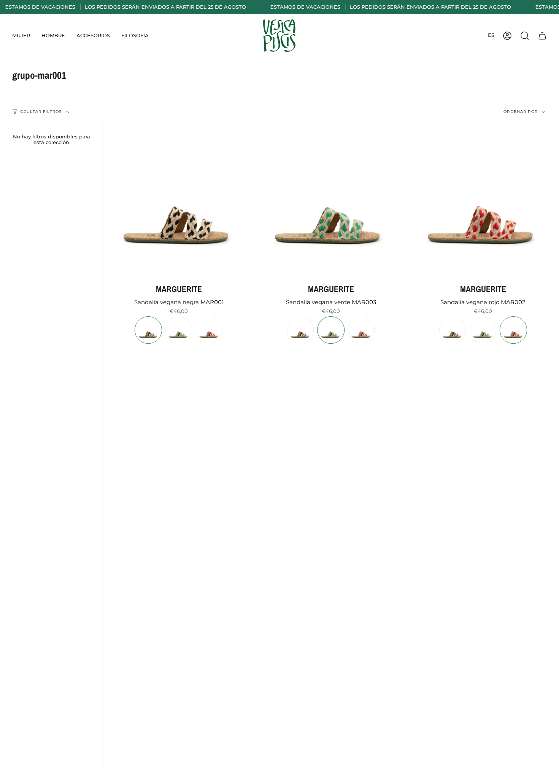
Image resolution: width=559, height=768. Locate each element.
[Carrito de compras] (542, 35)
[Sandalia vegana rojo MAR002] (483, 200)
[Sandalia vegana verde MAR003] (331, 200)
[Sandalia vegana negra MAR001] (179, 200)
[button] (21, 35)
